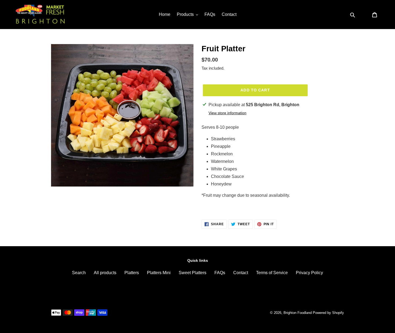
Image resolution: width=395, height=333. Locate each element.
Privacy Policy (309, 272)
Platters (131, 272)
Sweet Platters (192, 272)
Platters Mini (159, 272)
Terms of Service (272, 272)
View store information (227, 113)
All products (105, 272)
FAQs (219, 272)
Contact (240, 272)
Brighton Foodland (297, 313)
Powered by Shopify (328, 313)
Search (79, 272)
